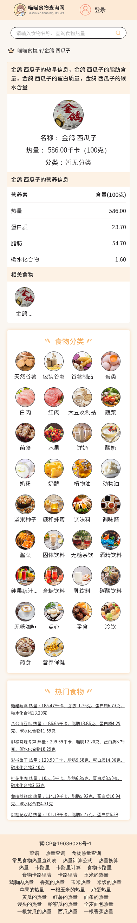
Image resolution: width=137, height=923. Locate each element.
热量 (24, 867)
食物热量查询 (86, 853)
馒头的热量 (29, 904)
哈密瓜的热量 (63, 904)
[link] (30, 50)
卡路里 (42, 867)
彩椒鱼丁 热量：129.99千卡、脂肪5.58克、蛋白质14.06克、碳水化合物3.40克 (68, 763)
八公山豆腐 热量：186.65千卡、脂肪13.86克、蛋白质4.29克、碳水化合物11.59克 (65, 727)
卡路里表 (68, 875)
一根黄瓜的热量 (34, 911)
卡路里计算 (68, 867)
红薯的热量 (65, 897)
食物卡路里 (99, 867)
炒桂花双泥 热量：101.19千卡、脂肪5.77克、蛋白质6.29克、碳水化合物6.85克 (64, 818)
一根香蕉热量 (98, 911)
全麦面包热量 (98, 904)
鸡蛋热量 (101, 889)
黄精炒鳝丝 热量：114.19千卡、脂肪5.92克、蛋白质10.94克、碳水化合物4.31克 (65, 799)
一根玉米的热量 (68, 889)
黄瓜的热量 (34, 897)
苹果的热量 (32, 889)
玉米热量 (81, 882)
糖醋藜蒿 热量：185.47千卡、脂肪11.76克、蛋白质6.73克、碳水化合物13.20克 (68, 709)
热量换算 (108, 860)
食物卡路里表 (37, 875)
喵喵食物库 (30, 50)
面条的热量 (96, 897)
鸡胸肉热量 (21, 882)
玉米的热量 (96, 875)
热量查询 (55, 853)
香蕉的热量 (52, 882)
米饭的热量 (109, 882)
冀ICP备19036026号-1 (65, 843)
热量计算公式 (77, 860)
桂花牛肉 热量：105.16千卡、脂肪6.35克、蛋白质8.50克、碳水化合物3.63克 (66, 781)
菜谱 (34, 853)
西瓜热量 (68, 911)
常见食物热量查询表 (34, 860)
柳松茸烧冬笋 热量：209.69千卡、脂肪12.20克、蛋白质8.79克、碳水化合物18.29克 (68, 745)
